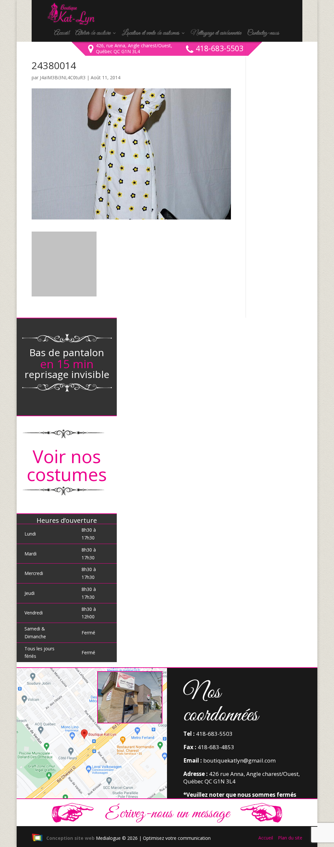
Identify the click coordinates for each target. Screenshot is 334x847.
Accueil (61, 34)
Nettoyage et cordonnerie (216, 34)
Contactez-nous (263, 34)
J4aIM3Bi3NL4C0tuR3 (62, 77)
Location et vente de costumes (150, 34)
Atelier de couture (92, 34)
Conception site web (70, 838)
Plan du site (290, 838)
